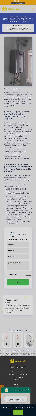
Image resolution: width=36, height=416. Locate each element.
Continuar (18, 412)
